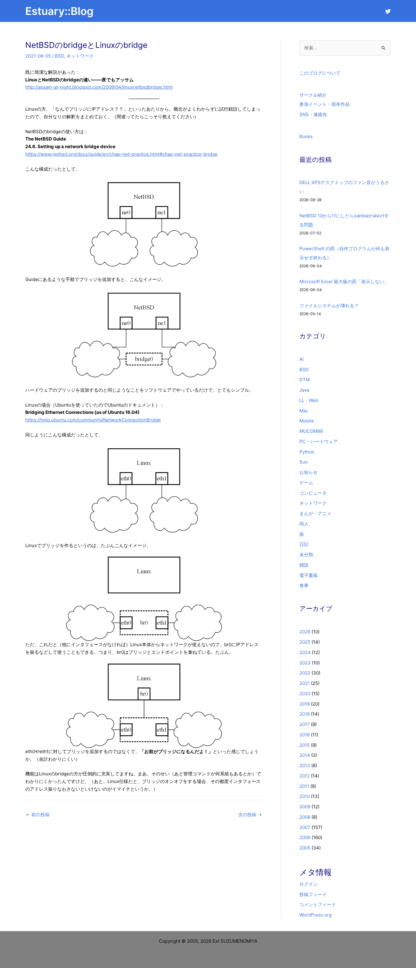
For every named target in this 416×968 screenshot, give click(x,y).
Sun (303, 462)
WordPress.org (315, 915)
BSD (59, 56)
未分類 (306, 554)
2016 (304, 735)
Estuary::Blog (59, 11)
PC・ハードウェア (318, 441)
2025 (304, 642)
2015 (304, 745)
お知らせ (308, 472)
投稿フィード (313, 894)
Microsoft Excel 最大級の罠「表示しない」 (344, 281)
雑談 (303, 565)
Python (307, 452)
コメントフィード (317, 904)
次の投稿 (250, 814)
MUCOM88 (311, 431)
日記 (303, 544)
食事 (303, 585)
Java (304, 390)
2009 (304, 807)
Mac (303, 411)
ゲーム (306, 483)
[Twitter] (388, 11)
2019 (304, 704)
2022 (304, 673)
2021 (304, 683)
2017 (304, 724)
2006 (304, 837)
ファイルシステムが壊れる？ (329, 305)
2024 (305, 652)
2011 (304, 786)
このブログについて (319, 73)
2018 (304, 714)
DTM (304, 380)
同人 (303, 524)
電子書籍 (308, 575)
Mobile (306, 421)
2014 (304, 755)
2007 (304, 827)
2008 (304, 817)
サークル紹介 (313, 95)
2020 (304, 693)
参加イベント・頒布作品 (324, 104)
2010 (304, 796)
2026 (304, 632)
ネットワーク (80, 56)
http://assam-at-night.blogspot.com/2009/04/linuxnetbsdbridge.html (99, 87)
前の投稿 (38, 814)
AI (301, 359)
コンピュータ (313, 493)
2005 (304, 848)
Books (306, 136)
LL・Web (308, 400)
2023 (305, 663)
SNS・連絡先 (313, 114)
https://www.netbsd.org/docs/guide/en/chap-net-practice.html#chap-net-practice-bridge (121, 154)
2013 (304, 765)
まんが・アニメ (315, 513)
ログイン (308, 884)
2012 (304, 776)
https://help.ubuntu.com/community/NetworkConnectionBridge (93, 420)
